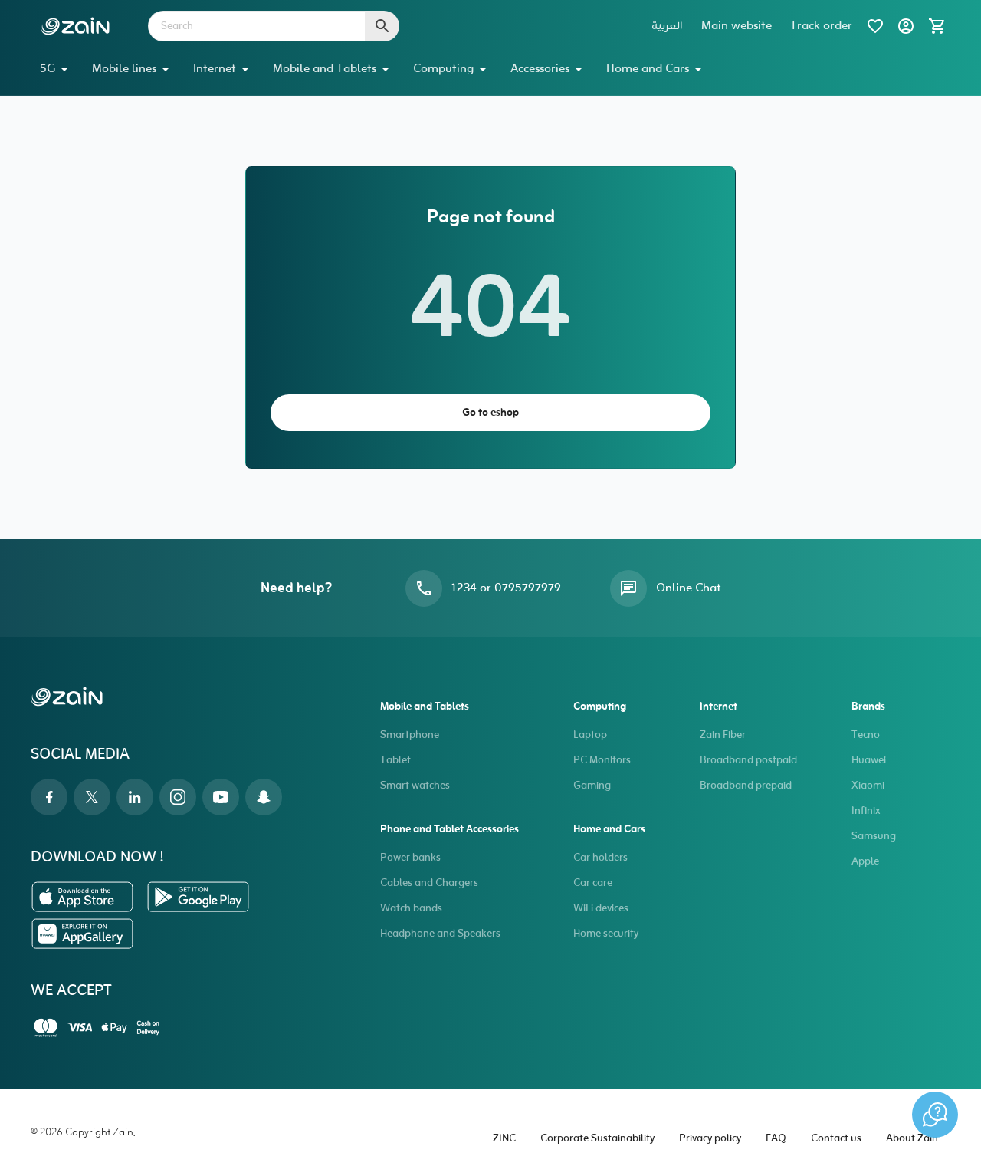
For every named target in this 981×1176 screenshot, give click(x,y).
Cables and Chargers (429, 883)
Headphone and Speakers (440, 934)
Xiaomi (867, 786)
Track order (821, 26)
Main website (736, 26)
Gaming (592, 786)
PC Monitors (602, 761)
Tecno (865, 735)
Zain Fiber (723, 735)
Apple (865, 862)
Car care (592, 883)
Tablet (395, 761)
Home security (605, 934)
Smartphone (409, 735)
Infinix (865, 811)
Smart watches (415, 786)
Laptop (590, 735)
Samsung (873, 836)
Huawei (868, 761)
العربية (667, 26)
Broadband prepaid (746, 786)
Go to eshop (490, 413)
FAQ (776, 1139)
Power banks (410, 858)
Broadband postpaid (748, 761)
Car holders (600, 858)
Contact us (836, 1139)
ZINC (504, 1139)
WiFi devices (600, 909)
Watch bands (411, 909)
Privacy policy (710, 1139)
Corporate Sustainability (597, 1139)
